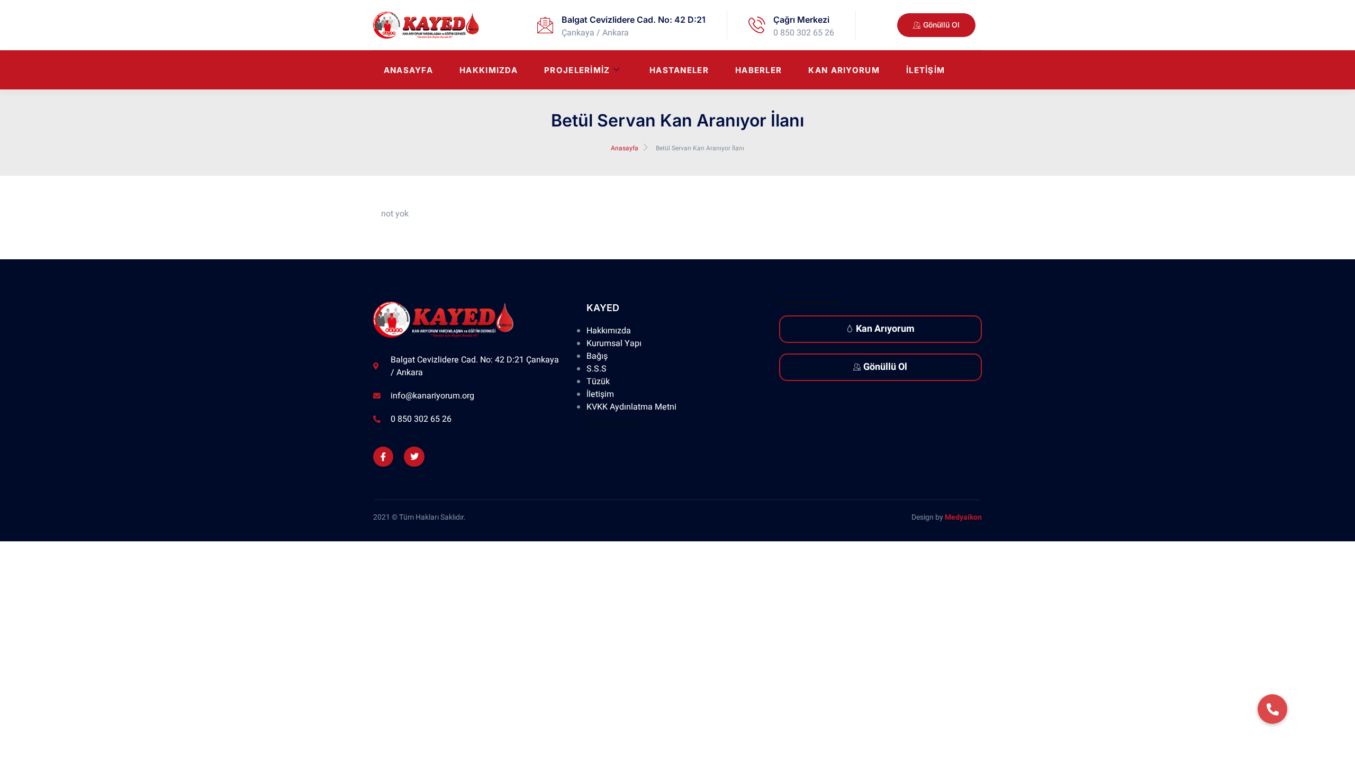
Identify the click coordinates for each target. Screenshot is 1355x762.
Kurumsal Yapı (614, 343)
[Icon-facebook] (383, 457)
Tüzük (598, 381)
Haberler (758, 70)
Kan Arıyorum (844, 70)
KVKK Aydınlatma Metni (631, 407)
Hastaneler (679, 70)
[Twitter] (414, 457)
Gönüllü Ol (885, 367)
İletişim (925, 70)
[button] (1272, 709)
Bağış (597, 356)
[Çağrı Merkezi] (756, 24)
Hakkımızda (488, 70)
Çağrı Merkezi (801, 19)
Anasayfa (408, 70)
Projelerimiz (577, 70)
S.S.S (596, 368)
